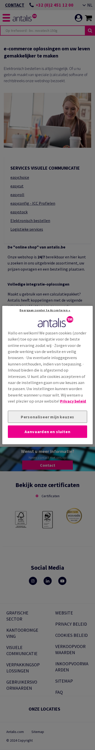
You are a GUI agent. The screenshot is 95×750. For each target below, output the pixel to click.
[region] (47, 375)
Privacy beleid (73, 401)
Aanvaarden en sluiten (47, 431)
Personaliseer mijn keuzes (47, 416)
